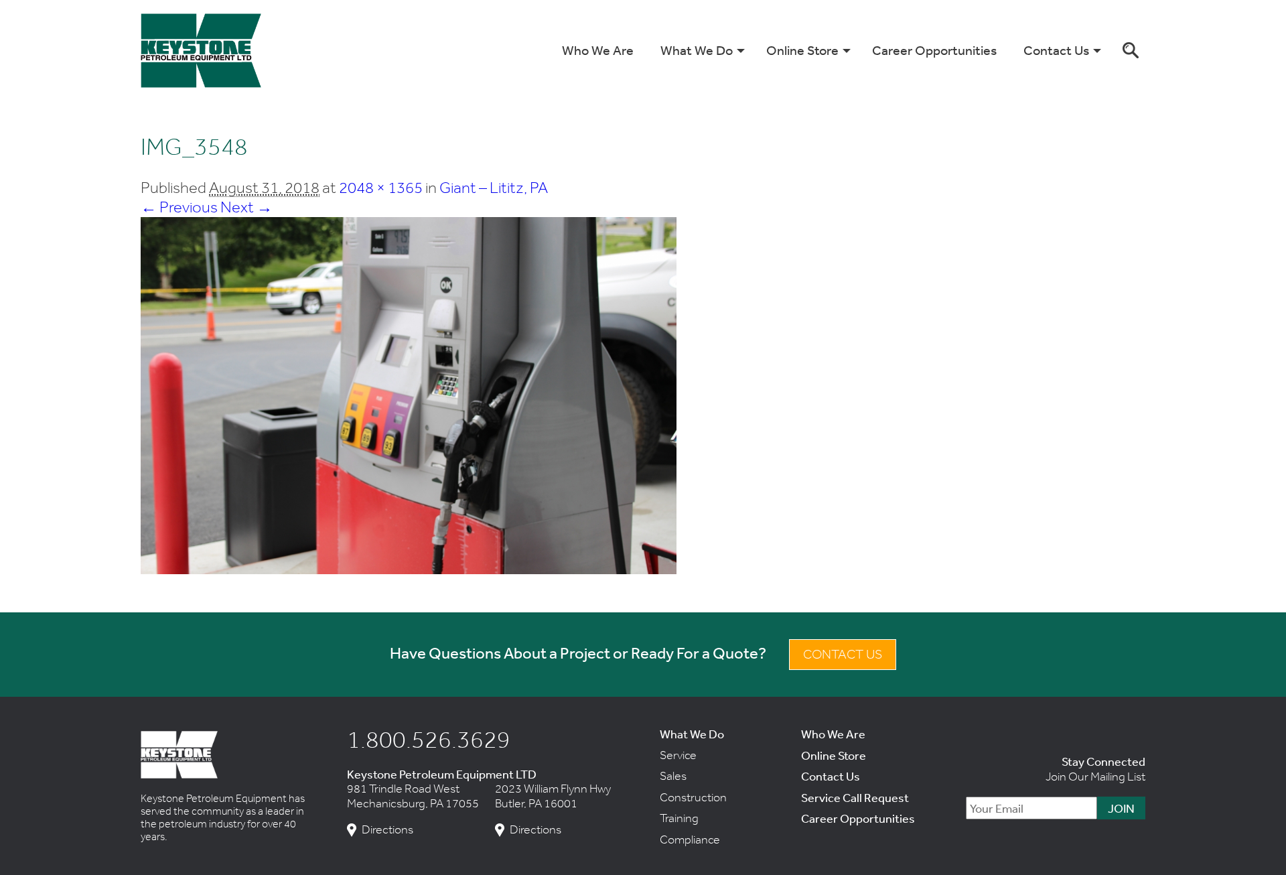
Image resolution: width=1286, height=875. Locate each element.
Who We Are (598, 50)
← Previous (179, 207)
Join (1121, 808)
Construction (693, 797)
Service (678, 755)
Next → (246, 207)
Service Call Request (855, 797)
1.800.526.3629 (428, 739)
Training (679, 818)
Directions (387, 830)
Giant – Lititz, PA (493, 187)
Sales (673, 775)
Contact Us (1056, 50)
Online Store (802, 50)
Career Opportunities (934, 50)
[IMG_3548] (408, 568)
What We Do (696, 50)
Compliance (690, 839)
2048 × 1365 (381, 187)
